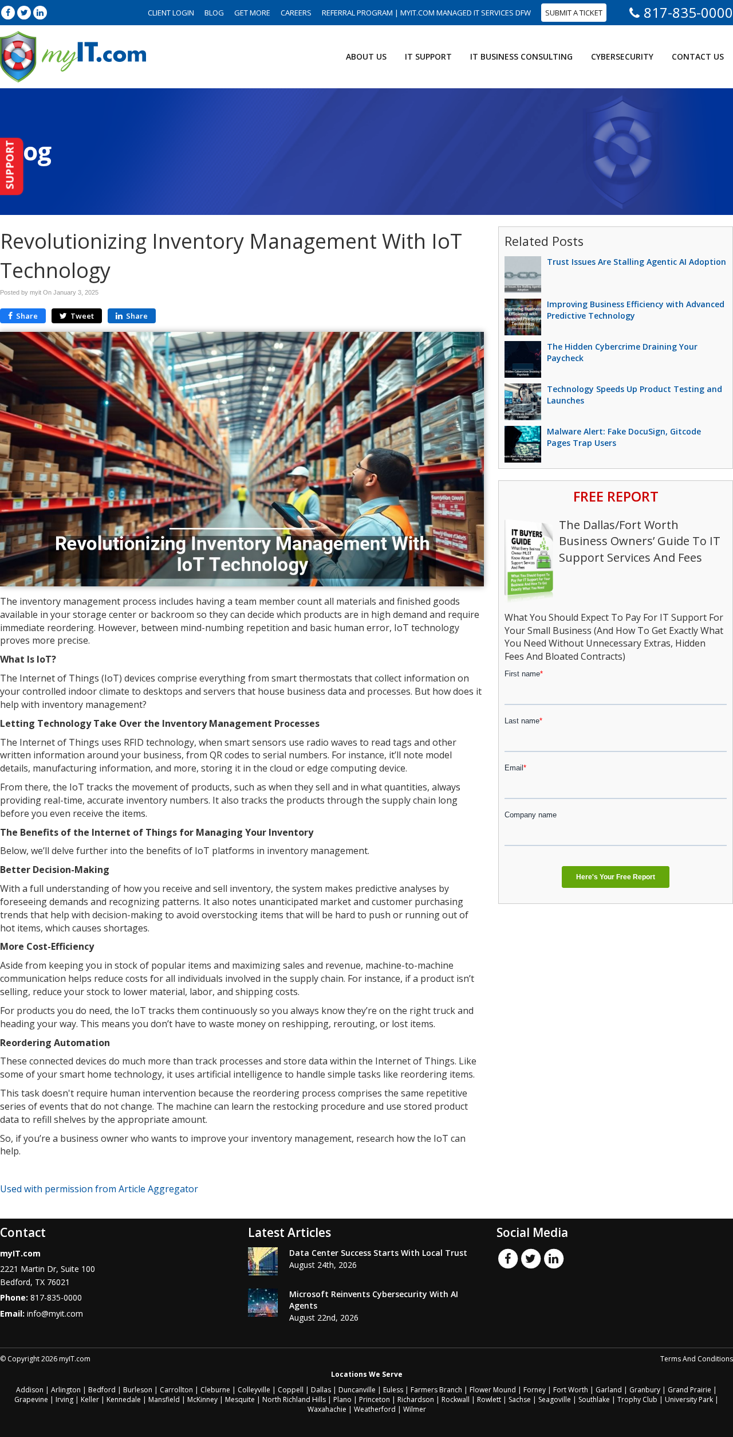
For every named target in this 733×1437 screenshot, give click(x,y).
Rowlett (489, 1399)
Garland (609, 1390)
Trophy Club (637, 1399)
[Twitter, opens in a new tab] (24, 12)
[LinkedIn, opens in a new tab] (40, 12)
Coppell (291, 1390)
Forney (534, 1390)
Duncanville (357, 1390)
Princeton (374, 1399)
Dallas (321, 1390)
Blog (214, 12)
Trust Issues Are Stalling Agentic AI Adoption (636, 261)
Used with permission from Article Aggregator (99, 1189)
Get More (252, 12)
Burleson (137, 1390)
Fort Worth (570, 1390)
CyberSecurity (622, 56)
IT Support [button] (428, 56)
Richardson (415, 1399)
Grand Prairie (689, 1390)
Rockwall (456, 1399)
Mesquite (240, 1399)
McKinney (202, 1399)
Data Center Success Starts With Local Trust (378, 1252)
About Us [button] (366, 56)
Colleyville (254, 1390)
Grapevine (31, 1399)
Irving (64, 1399)
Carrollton (176, 1390)
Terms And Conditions (696, 1359)
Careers (296, 12)
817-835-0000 (688, 12)
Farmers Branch (436, 1390)
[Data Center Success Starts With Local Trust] (263, 1261)
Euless (393, 1390)
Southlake (594, 1399)
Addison (30, 1390)
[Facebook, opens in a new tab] (8, 12)
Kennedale (124, 1399)
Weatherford (375, 1409)
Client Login (171, 12)
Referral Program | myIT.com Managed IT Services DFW (426, 12)
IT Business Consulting (521, 56)
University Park (689, 1399)
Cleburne (215, 1390)
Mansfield (164, 1399)
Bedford (102, 1390)
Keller (90, 1399)
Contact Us (698, 56)
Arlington (66, 1390)
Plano (342, 1399)
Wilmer (414, 1409)
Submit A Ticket (573, 12)
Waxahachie (327, 1409)
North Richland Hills (294, 1399)
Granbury (644, 1390)
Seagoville (554, 1399)
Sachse (520, 1399)
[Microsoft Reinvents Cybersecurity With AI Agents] (263, 1303)
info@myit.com (55, 1313)
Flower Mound (493, 1390)
